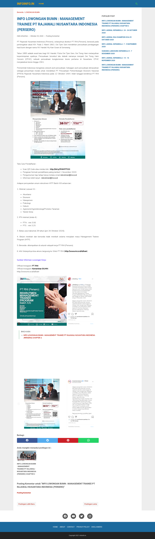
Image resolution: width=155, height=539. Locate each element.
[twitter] (47, 440)
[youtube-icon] (73, 516)
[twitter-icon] (81, 516)
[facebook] (27, 440)
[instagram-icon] (90, 516)
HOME (55, 527)
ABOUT (62, 527)
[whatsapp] (88, 440)
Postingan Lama (90, 504)
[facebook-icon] (65, 516)
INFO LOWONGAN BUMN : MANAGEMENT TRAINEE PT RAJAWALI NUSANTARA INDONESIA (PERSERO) (118, 67)
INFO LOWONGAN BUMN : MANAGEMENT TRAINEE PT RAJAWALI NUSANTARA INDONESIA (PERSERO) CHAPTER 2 (118, 23)
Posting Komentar (53, 36)
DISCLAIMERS (96, 527)
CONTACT (71, 527)
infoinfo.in (25, 3)
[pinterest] (68, 440)
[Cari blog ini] (136, 3)
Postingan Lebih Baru (26, 504)
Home (41, 4)
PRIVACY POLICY (83, 527)
